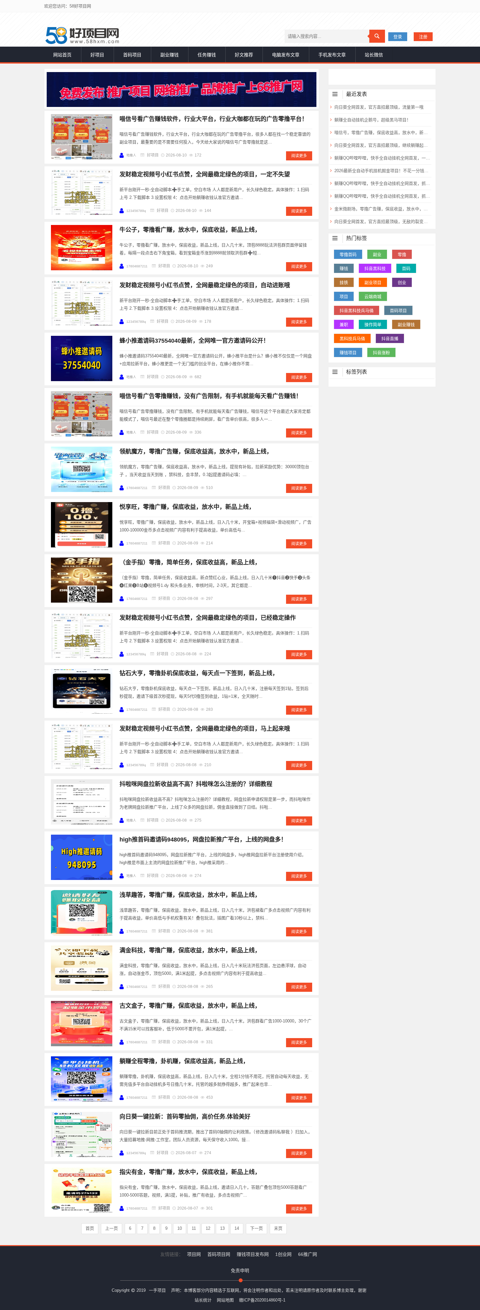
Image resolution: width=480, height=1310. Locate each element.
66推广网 (307, 1254)
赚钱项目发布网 (253, 1254)
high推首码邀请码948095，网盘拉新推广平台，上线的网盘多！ (203, 839)
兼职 (344, 324)
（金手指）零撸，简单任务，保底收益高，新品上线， (190, 562)
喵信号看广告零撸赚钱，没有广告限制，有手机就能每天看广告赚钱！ (211, 396)
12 (208, 1228)
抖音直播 (389, 338)
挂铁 (344, 282)
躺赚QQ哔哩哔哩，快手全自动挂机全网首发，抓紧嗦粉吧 (382, 183)
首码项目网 (218, 1254)
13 (222, 1228)
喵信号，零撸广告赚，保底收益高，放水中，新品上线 (382, 132)
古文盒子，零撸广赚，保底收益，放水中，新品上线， (190, 1006)
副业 (377, 254)
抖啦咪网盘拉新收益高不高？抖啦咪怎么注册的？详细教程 (196, 784)
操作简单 (372, 324)
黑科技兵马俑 (352, 338)
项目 (344, 296)
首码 (406, 268)
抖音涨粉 (381, 352)
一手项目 (157, 1290)
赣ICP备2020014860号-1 (262, 1300)
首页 (90, 1228)
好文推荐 (244, 54)
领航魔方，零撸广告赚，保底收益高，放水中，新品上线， (196, 451)
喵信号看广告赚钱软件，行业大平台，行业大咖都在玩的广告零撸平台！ (214, 119)
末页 (278, 1228)
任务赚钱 (207, 54)
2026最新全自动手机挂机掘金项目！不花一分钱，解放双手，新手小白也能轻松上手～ (382, 170)
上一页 (111, 1228)
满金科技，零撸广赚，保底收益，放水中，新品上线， (190, 950)
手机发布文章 (332, 54)
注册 (423, 36)
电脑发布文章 (285, 54)
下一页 (256, 1228)
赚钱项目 (348, 352)
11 (194, 1228)
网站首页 (62, 54)
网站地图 (225, 1300)
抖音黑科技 (375, 268)
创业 (402, 282)
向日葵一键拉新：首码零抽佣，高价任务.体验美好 (185, 1116)
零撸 (402, 254)
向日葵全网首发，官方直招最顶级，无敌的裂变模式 (382, 221)
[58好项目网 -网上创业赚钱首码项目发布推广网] (82, 35)
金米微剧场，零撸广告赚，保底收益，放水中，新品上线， (382, 208)
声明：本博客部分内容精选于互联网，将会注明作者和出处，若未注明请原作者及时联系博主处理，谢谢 (268, 1290)
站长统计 (203, 1300)
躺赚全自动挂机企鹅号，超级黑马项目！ (372, 119)
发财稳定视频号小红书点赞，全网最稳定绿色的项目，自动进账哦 (205, 285)
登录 (397, 36)
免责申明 (240, 1270)
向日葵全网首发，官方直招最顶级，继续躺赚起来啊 (382, 145)
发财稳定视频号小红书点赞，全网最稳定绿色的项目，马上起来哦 (205, 728)
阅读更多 (299, 156)
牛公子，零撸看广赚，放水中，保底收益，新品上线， (190, 230)
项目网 (194, 1254)
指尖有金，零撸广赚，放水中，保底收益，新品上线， (190, 1172)
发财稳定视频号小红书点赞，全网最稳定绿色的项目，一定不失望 (205, 174)
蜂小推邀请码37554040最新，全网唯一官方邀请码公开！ (194, 340)
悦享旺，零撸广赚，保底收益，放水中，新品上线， (187, 507)
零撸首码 (348, 254)
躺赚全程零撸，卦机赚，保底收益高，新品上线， (184, 1061)
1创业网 (283, 1254)
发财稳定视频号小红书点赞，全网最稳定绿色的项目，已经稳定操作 (208, 618)
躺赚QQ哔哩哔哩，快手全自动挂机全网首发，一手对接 (382, 158)
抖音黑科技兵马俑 (357, 310)
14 (236, 1228)
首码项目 (132, 54)
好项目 (97, 54)
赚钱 (344, 268)
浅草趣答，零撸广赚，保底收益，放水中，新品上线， (190, 895)
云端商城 (372, 296)
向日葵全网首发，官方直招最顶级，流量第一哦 (379, 107)
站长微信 (374, 54)
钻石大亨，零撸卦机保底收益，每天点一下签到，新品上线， (199, 673)
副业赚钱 (169, 54)
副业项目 (372, 282)
